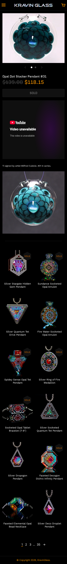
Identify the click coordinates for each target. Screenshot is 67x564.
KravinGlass (43, 560)
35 (38, 544)
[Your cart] (63, 5)
